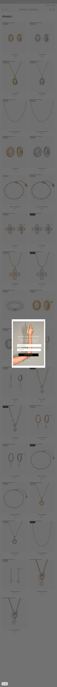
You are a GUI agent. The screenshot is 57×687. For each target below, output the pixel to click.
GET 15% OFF (28, 355)
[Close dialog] (44, 320)
